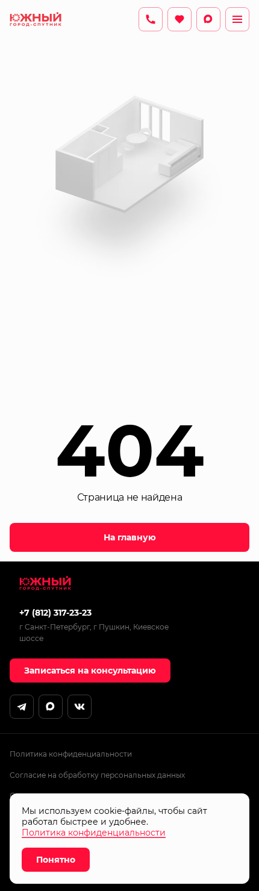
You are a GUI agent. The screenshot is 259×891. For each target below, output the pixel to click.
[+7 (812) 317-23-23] (151, 19)
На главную (130, 537)
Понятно (55, 859)
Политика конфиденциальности (71, 753)
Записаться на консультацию (90, 670)
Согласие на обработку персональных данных (97, 775)
